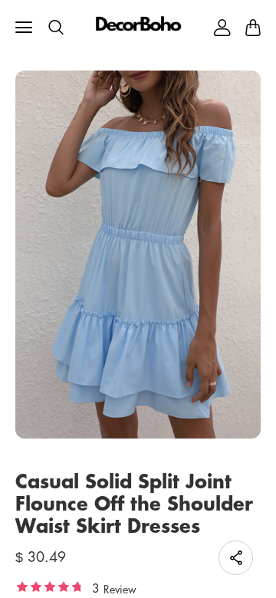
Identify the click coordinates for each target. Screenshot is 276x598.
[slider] (49, 586)
